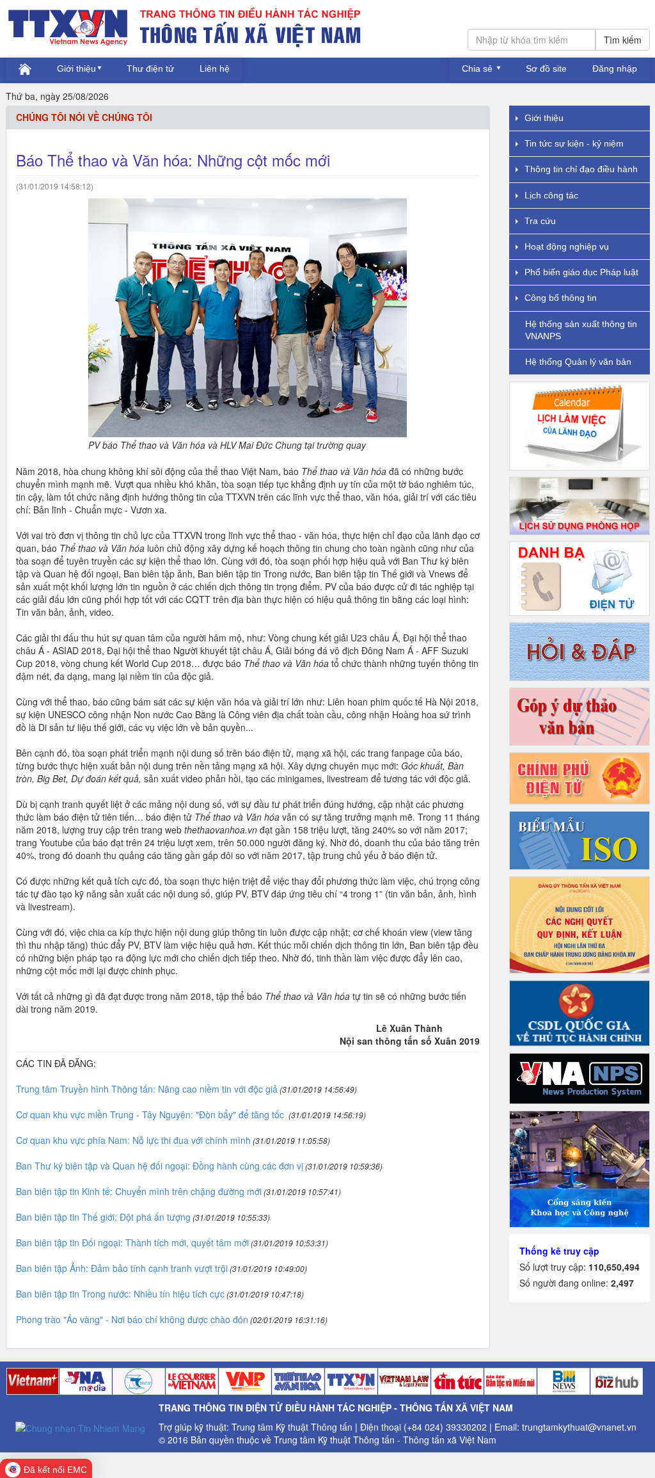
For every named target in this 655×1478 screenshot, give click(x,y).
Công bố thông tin (561, 298)
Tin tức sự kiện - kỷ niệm (574, 143)
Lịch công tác (551, 195)
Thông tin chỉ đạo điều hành (581, 169)
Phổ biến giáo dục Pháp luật (581, 272)
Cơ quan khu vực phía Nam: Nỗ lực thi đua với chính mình (133, 1140)
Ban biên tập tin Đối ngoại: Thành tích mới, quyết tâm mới (132, 1242)
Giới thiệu (76, 68)
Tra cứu (540, 221)
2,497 (622, 1282)
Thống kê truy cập (559, 1250)
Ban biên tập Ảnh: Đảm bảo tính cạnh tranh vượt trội (122, 1268)
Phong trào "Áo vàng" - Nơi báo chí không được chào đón (132, 1319)
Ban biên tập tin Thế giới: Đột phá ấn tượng (103, 1216)
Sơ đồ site (546, 68)
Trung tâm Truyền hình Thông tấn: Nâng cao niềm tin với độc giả (147, 1088)
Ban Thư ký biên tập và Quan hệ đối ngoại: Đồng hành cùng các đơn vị (159, 1165)
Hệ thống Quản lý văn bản (578, 362)
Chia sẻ (478, 68)
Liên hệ (215, 68)
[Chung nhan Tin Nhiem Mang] (80, 1426)
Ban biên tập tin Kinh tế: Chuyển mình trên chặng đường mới (139, 1191)
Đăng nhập (614, 68)
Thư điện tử (150, 68)
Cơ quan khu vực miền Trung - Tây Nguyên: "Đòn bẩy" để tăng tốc (151, 1114)
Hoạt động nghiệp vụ (567, 246)
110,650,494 (614, 1266)
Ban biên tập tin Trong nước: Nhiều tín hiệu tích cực (120, 1293)
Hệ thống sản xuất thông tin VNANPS (581, 330)
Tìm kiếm (623, 39)
